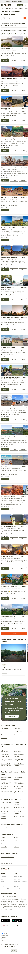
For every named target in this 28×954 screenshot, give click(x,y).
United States (8, 8)
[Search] (24, 18)
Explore (2, 8)
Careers (3, 884)
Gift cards (3, 876)
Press (2, 886)
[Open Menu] (25, 5)
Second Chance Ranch (13, 667)
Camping (16, 8)
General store (4, 879)
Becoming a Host (18, 876)
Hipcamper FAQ (5, 888)
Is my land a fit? (17, 879)
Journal (3, 881)
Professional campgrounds (20, 881)
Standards (16, 886)
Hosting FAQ (17, 888)
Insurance (16, 884)
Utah (13, 8)
